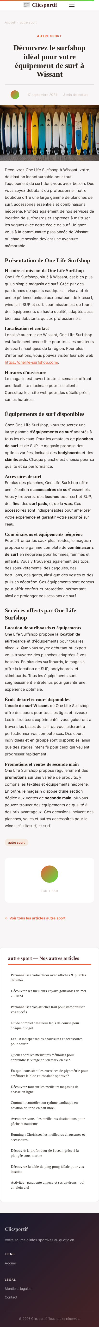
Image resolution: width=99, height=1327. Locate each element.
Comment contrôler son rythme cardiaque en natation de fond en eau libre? (44, 1105)
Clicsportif (40, 5)
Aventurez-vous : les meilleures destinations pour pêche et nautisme (48, 1121)
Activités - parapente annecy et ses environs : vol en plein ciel (47, 1184)
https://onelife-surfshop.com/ (31, 362)
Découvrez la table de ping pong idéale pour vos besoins (47, 1169)
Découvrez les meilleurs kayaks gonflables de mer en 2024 (48, 993)
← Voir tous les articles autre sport (35, 918)
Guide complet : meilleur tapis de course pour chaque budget (45, 1025)
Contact (11, 1297)
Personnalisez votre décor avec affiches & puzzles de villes (48, 977)
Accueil (10, 22)
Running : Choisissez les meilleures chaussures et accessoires (48, 1136)
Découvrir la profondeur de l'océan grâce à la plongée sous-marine (45, 1152)
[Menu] (71, 5)
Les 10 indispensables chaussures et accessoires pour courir (46, 1041)
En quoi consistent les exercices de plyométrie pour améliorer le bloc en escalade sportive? (49, 1073)
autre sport (28, 22)
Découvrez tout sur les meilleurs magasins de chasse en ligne (45, 1089)
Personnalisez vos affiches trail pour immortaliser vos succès (48, 1009)
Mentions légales (18, 1288)
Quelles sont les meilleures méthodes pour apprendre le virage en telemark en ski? (42, 1057)
